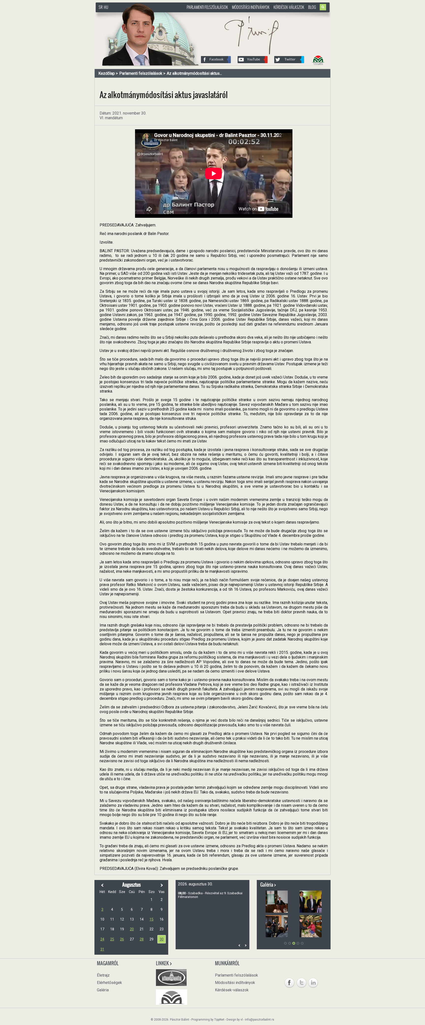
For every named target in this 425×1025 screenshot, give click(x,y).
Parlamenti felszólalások (207, 7)
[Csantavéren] (276, 926)
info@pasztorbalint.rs (259, 1019)
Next (245, 945)
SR (101, 7)
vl (242, 1019)
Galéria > (268, 884)
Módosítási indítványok (251, 7)
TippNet (219, 1019)
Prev (239, 945)
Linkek (162, 963)
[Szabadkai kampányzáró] (276, 902)
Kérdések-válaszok (288, 7)
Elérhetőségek (109, 982)
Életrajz (103, 975)
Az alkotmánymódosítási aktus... (194, 73)
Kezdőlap (106, 73)
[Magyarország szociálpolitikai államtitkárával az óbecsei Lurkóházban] (310, 902)
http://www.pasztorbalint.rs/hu (135, 14)
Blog (312, 7)
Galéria (103, 990)
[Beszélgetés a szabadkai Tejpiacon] (310, 926)
